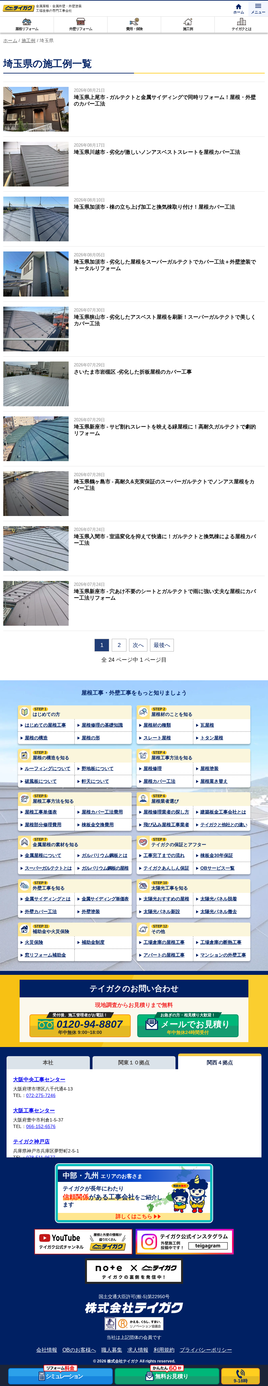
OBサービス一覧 (217, 868)
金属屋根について (43, 855)
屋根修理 (152, 768)
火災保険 (34, 942)
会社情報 (46, 1350)
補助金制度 (93, 942)
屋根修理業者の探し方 (166, 811)
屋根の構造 (36, 737)
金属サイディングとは (48, 898)
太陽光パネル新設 (161, 911)
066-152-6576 (41, 1126)
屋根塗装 (209, 768)
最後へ (162, 645)
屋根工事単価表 (41, 811)
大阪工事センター (34, 1110)
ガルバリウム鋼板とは (104, 855)
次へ (138, 645)
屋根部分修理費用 (43, 824)
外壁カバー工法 (41, 911)
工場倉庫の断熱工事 (221, 942)
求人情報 (137, 1350)
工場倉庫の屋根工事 (164, 942)
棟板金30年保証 (216, 855)
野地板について (98, 768)
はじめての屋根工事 (45, 725)
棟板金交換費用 (98, 824)
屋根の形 (91, 737)
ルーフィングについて (48, 768)
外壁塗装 (91, 911)
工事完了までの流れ (164, 855)
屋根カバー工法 (159, 781)
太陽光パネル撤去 (218, 911)
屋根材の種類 (157, 725)
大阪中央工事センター (39, 1079)
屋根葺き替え (214, 781)
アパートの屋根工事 (164, 955)
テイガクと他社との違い (223, 824)
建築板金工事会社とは (223, 811)
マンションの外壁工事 (223, 955)
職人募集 (111, 1350)
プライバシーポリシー (206, 1350)
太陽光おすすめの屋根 (166, 898)
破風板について (41, 781)
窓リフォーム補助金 (45, 955)
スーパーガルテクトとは (48, 868)
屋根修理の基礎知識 (102, 725)
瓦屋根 (207, 725)
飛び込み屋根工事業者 (166, 824)
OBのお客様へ (79, 1350)
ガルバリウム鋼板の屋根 (105, 868)
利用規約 (164, 1350)
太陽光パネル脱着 (218, 898)
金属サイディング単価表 (105, 898)
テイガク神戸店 (31, 1141)
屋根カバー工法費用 (102, 811)
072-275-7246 (41, 1095)
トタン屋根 (211, 737)
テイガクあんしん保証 (166, 868)
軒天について (95, 781)
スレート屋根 (157, 737)
